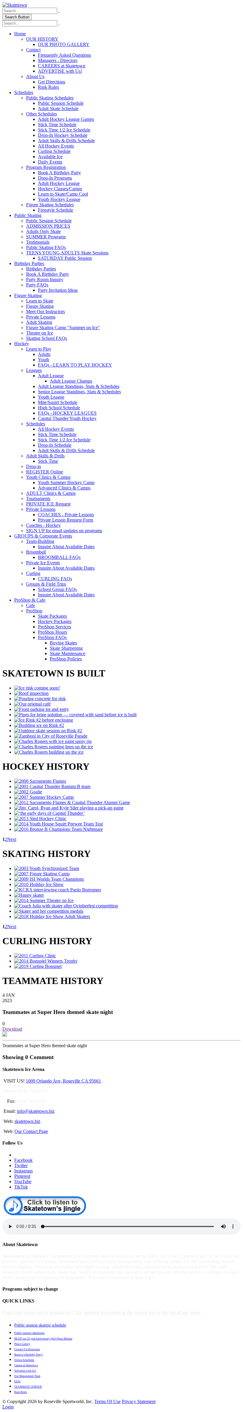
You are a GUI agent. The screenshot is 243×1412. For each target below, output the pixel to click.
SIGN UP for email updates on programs (64, 530)
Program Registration (46, 167)
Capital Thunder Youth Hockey (67, 418)
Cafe (30, 605)
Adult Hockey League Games (66, 119)
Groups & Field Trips (46, 584)
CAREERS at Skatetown (61, 65)
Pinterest (22, 1176)
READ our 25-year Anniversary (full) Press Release (43, 1338)
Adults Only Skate (43, 231)
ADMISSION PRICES (48, 226)
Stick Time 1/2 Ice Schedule (64, 129)
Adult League (51, 375)
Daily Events (50, 161)
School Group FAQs (57, 589)
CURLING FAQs (55, 578)
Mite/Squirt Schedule (57, 402)
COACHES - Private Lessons (66, 514)
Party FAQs (37, 284)
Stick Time (48, 461)
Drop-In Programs (55, 177)
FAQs (17, 1381)
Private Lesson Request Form (65, 519)
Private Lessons (40, 316)
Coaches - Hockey (43, 525)
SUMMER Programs (46, 236)
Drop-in (33, 466)
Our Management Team (27, 1376)
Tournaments (38, 498)
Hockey (21, 343)
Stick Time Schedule (57, 124)
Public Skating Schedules (49, 97)
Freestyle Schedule (55, 210)
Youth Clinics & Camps (48, 477)
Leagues (34, 370)
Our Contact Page (31, 1131)
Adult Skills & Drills (45, 455)
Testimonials (37, 242)
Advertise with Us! (25, 1370)
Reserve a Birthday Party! (28, 1354)
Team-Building (40, 541)
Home (20, 33)
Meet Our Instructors (45, 311)
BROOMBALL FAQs (59, 557)
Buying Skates (63, 642)
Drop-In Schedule (54, 445)
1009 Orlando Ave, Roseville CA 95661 (63, 1080)
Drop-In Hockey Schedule (62, 135)
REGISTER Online (44, 471)
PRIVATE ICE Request (48, 503)
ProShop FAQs (52, 637)
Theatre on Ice (39, 332)
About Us (35, 76)
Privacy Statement (139, 1401)
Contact (33, 49)
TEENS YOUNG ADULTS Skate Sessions (67, 252)
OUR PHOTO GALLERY (63, 44)
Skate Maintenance (67, 653)
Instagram (23, 1170)
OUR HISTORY (42, 39)
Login (8, 1406)
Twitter (21, 1165)
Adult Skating (39, 322)
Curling (33, 573)
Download (12, 1028)
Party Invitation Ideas (58, 290)
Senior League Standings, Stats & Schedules (79, 391)
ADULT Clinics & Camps (51, 493)
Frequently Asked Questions (64, 55)
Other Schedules (41, 113)
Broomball (36, 551)
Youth (43, 359)
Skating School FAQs (46, 338)
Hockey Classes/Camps (60, 188)
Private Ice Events (43, 562)
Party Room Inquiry (44, 279)
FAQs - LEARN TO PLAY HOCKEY (75, 364)
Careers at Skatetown (26, 1365)
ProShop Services (54, 626)
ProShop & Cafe (29, 600)
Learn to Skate (39, 300)
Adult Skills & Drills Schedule (66, 140)
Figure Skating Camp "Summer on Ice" (63, 327)
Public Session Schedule (61, 103)
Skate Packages (52, 616)
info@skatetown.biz (36, 1111)
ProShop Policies (66, 658)
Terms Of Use (107, 1401)
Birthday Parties (29, 263)
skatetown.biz (27, 1121)
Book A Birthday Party (59, 172)
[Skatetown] (14, 4)
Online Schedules (24, 1360)
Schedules (23, 92)
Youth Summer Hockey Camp (66, 482)
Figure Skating (28, 295)
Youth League (51, 397)
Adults (44, 354)
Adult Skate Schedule (58, 108)
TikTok (21, 1186)
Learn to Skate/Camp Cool (63, 193)
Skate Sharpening (66, 648)
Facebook (23, 1160)
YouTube (22, 1181)
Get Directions (51, 81)
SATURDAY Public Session (65, 258)
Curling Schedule (54, 151)
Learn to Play (38, 348)
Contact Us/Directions (27, 1349)
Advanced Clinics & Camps (64, 487)
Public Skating (27, 215)
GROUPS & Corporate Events (43, 535)
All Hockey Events (56, 145)
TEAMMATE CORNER (28, 1386)
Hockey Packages (54, 621)
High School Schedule (59, 407)
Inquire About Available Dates (66, 546)
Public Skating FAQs (46, 247)
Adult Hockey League (59, 183)
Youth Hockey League (59, 199)
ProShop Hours (52, 632)
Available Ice (50, 156)
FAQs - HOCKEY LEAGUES (67, 413)
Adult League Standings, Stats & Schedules (78, 386)
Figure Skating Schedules (50, 204)
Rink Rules (48, 87)
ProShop (34, 610)
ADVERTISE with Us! (60, 71)
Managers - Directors (57, 60)
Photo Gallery (22, 1344)
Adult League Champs (71, 380)
